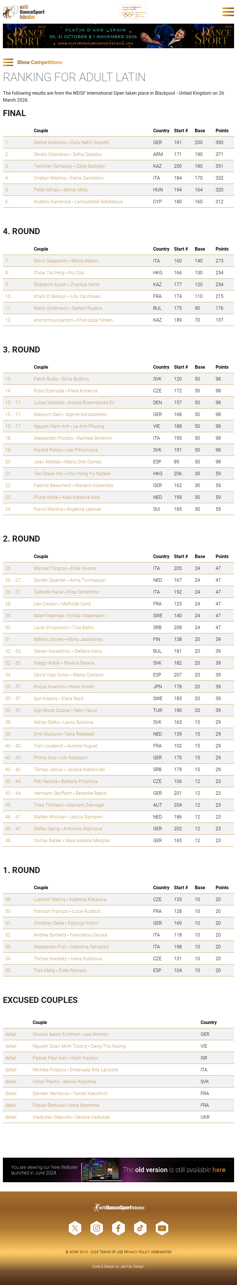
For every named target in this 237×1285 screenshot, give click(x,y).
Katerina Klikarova (88, 899)
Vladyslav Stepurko (52, 1117)
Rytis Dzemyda (49, 390)
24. (8, 509)
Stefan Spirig (47, 828)
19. (8, 450)
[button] (118, 62)
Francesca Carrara (88, 935)
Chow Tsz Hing (49, 272)
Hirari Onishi (81, 686)
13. (8, 379)
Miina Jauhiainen (85, 639)
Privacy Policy (137, 1251)
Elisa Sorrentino (83, 592)
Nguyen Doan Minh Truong (60, 1046)
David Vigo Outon (51, 675)
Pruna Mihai (46, 497)
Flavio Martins (48, 509)
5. (7, 189)
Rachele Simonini (94, 438)
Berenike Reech (91, 793)
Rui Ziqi (76, 272)
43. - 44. (13, 781)
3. (7, 166)
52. (8, 935)
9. (7, 284)
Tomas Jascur (48, 769)
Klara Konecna (83, 390)
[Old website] (118, 1170)
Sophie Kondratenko (86, 414)
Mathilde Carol (76, 603)
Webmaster (161, 1251)
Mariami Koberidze (94, 485)
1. (7, 142)
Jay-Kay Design (132, 1266)
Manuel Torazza (50, 568)
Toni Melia (44, 970)
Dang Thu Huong (108, 1046)
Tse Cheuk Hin (48, 473)
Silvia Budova (75, 379)
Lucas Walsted (49, 402)
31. (8, 639)
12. (8, 320)
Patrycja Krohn (83, 923)
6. (7, 201)
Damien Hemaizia (51, 1093)
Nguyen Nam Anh (52, 426)
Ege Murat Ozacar (52, 710)
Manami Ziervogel (85, 805)
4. (7, 178)
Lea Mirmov (96, 1034)
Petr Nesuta (46, 781)
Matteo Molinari (50, 817)
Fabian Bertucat (49, 1105)
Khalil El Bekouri (50, 296)
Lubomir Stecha (50, 899)
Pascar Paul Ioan (50, 1058)
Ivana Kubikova (86, 958)
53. (8, 946)
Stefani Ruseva (87, 308)
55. (8, 970)
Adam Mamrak (49, 615)
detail (10, 1034)
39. (8, 734)
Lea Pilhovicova (82, 450)
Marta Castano (88, 675)
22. (8, 485)
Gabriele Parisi (48, 592)
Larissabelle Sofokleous (99, 201)
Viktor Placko (46, 1081)
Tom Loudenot (48, 746)
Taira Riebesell (79, 734)
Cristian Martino (50, 178)
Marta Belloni (85, 261)
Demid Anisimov (50, 142)
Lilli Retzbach (74, 757)
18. (8, 438)
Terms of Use (111, 1251)
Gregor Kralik (47, 663)
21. (8, 473)
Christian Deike (49, 923)
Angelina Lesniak (84, 509)
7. (7, 261)
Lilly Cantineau (86, 296)
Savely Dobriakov (51, 154)
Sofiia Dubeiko (87, 154)
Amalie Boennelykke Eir (91, 402)
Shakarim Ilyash (50, 284)
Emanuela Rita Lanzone (94, 1069)
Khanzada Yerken (95, 320)
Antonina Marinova (82, 828)
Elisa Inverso (83, 568)
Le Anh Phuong (88, 426)
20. (8, 461)
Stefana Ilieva (88, 651)
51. (8, 923)
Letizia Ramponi (86, 817)
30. (8, 627)
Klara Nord (72, 698)
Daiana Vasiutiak (92, 1117)
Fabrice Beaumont (52, 485)
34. (8, 675)
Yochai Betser (48, 840)
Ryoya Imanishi (49, 686)
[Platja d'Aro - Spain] (118, 36)
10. (8, 296)
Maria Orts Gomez (82, 461)
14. (8, 390)
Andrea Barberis (50, 935)
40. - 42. (13, 746)
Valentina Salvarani (89, 946)
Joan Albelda (47, 461)
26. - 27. (13, 580)
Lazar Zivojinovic (51, 627)
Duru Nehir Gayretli (90, 142)
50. (8, 911)
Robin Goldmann (51, 308)
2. (7, 154)
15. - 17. (13, 402)
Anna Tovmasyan (88, 580)
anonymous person (53, 320)
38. (8, 722)
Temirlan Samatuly (53, 166)
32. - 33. (13, 651)
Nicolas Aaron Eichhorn (56, 1034)
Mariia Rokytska (79, 1081)
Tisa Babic (83, 627)
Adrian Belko (47, 722)
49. (8, 899)
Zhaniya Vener (85, 284)
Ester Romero (72, 970)
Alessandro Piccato (53, 438)
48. (8, 840)
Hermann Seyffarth (53, 793)
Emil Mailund (47, 734)
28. (8, 603)
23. (8, 497)
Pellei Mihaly (47, 189)
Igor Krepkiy (46, 698)
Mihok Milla (76, 189)
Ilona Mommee (84, 1105)
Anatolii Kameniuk (52, 201)
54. (8, 958)
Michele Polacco (49, 1069)
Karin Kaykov (84, 1058)
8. (7, 272)
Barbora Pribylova (79, 781)
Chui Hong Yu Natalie (88, 473)
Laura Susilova (78, 722)
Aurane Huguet (82, 746)
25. (8, 568)
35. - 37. (13, 686)
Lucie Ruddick (86, 911)
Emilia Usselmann (86, 615)
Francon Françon (51, 911)
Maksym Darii (48, 414)
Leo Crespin (46, 603)
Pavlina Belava (79, 663)
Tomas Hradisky (50, 958)
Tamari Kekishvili (90, 1093)
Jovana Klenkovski (86, 769)
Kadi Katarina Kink (81, 497)
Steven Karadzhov (52, 651)
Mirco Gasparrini (51, 261)
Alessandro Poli (50, 946)
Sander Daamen (50, 580)
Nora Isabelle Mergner (87, 840)
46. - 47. (13, 817)
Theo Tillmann (49, 805)
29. (8, 615)
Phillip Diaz (45, 757)
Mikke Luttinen (49, 639)
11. (8, 308)
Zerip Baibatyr (90, 166)
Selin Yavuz (85, 710)
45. (8, 805)
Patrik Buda (46, 379)
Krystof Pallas (48, 450)
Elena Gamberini (87, 178)
